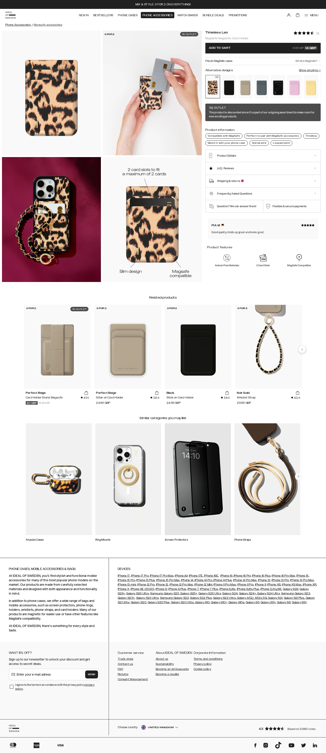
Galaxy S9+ (268, 602)
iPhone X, (124, 589)
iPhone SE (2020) (142, 589)
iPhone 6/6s (227, 589)
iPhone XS (274, 584)
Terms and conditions (208, 658)
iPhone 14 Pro (203, 580)
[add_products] (86, 393)
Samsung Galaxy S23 (295, 593)
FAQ (120, 669)
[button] (288, 728)
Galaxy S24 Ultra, (268, 593)
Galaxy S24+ (247, 593)
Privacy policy (203, 664)
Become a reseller (167, 674)
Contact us (125, 664)
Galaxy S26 (290, 589)
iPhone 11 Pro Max (225, 584)
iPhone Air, (181, 575)
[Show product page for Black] (229, 87)
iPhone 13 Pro (280, 580)
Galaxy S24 (230, 593)
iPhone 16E (211, 575)
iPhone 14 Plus (222, 580)
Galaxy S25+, (189, 593)
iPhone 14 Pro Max (245, 580)
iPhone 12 (162, 584)
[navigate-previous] (302, 349)
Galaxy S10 (202, 602)
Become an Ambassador (172, 669)
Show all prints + (310, 70)
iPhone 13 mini (127, 584)
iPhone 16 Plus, (261, 575)
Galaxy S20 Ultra (182, 602)
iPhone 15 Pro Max (168, 580)
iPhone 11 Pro (245, 584)
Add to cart (262, 48)
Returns (123, 674)
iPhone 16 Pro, (242, 575)
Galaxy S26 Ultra (137, 593)
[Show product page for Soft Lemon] (311, 87)
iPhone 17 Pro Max (161, 575)
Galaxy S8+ (299, 602)
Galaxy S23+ (126, 597)
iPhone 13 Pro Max (302, 580)
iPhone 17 (124, 575)
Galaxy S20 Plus (159, 602)
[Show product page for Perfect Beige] (245, 87)
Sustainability (165, 664)
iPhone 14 (187, 580)
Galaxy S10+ (219, 602)
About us (162, 658)
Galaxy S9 (252, 602)
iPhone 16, (226, 575)
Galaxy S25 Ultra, (210, 593)
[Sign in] (288, 15)
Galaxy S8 (284, 602)
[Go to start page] (10, 15)
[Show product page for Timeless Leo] (212, 86)
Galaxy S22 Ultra (224, 597)
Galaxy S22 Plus (201, 597)
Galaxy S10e (236, 602)
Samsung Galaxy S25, (165, 593)
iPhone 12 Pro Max (181, 584)
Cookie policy (202, 669)
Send (91, 674)
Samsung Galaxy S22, (175, 597)
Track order (125, 658)
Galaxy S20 (138, 602)
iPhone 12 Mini (203, 584)
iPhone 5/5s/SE (271, 589)
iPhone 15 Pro (126, 580)
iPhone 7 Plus (209, 589)
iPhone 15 (303, 575)
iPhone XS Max (291, 584)
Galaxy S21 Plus (294, 597)
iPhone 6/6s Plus (248, 589)
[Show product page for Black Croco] (278, 87)
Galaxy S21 (274, 597)
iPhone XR (309, 584)
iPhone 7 (193, 589)
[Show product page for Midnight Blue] (261, 87)
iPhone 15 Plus (145, 580)
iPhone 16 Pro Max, (284, 575)
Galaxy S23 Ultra (147, 597)
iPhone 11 (260, 584)
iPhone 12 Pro (146, 584)
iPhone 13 (264, 580)
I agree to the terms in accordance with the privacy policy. (54, 687)
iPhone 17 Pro (140, 575)
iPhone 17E (196, 575)
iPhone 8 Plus (177, 589)
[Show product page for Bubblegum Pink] (294, 87)
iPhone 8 (161, 589)
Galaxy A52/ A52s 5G (251, 597)
